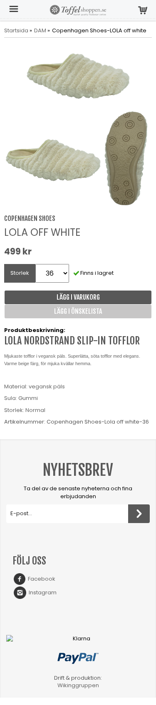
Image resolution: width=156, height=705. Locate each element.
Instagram (41, 592)
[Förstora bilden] (78, 75)
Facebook (40, 579)
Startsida (16, 30)
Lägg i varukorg (78, 297)
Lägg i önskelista (78, 311)
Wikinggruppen (78, 685)
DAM (40, 30)
